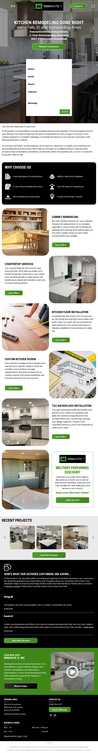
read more (89, 627)
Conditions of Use (45, 747)
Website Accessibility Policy (79, 747)
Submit (65, 111)
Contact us (79, 151)
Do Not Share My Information (30, 747)
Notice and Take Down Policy (61, 747)
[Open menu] (93, 6)
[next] (93, 537)
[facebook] (51, 716)
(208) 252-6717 (55, 704)
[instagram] (55, 716)
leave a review (13, 586)
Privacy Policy (14, 747)
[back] (4, 537)
